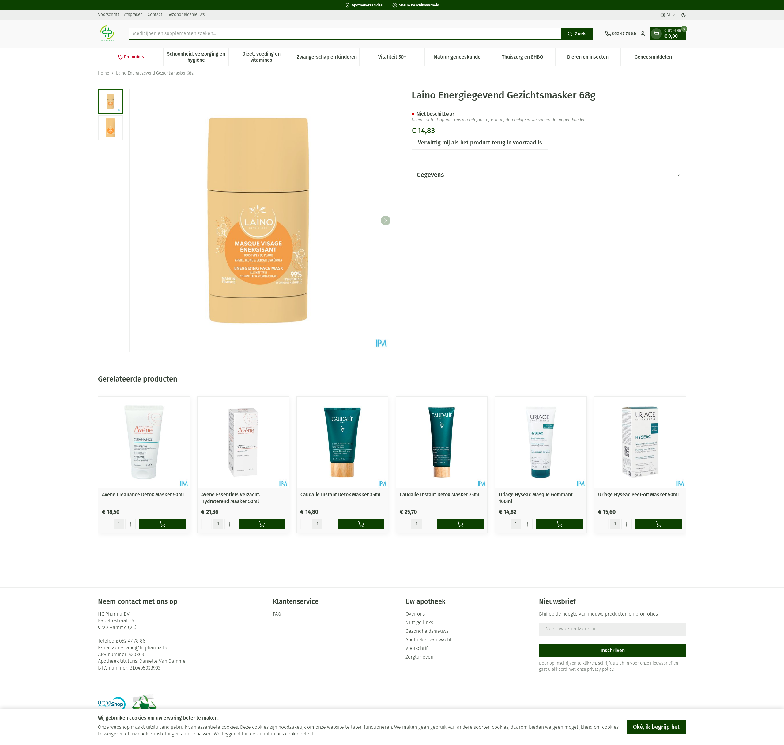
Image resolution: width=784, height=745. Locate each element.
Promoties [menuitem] (134, 57)
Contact (155, 15)
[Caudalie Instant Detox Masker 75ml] (441, 442)
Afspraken (133, 15)
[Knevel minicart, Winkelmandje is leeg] (656, 33)
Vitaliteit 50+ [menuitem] (401, 58)
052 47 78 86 (132, 641)
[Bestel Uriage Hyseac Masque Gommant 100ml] (559, 524)
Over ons (415, 614)
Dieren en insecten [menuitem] (593, 58)
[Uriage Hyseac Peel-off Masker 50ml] (640, 442)
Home (103, 73)
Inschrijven (613, 650)
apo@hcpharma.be (147, 648)
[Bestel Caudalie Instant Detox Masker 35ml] (361, 524)
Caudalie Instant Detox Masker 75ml (440, 494)
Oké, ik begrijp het (656, 727)
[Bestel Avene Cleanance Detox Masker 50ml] (162, 524)
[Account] (643, 34)
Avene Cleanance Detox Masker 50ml (143, 494)
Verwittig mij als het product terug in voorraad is (480, 142)
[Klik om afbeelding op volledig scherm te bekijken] (261, 220)
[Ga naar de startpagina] (107, 34)
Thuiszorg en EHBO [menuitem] (528, 58)
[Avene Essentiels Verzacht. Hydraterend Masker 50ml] (243, 442)
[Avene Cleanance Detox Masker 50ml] (144, 442)
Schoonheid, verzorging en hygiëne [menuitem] (197, 57)
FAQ (277, 614)
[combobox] (345, 34)
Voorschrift (108, 15)
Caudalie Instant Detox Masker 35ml (340, 494)
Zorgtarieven (419, 657)
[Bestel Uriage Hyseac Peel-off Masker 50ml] (658, 524)
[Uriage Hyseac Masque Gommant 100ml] (540, 442)
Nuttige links (419, 622)
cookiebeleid (299, 734)
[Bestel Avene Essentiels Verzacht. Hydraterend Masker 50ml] (262, 524)
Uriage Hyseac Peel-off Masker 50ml (638, 494)
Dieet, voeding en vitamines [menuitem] (268, 57)
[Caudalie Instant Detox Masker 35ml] (342, 442)
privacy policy (600, 669)
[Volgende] (385, 220)
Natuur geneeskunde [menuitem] (462, 58)
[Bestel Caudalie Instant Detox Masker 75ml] (460, 524)
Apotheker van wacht (428, 640)
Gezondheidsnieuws (186, 15)
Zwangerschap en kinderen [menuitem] (328, 58)
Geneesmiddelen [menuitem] (660, 58)
